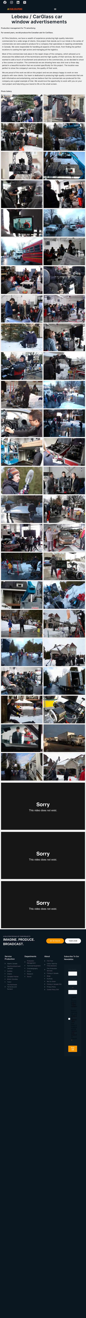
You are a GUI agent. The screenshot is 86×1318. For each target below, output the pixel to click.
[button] (55, 9)
